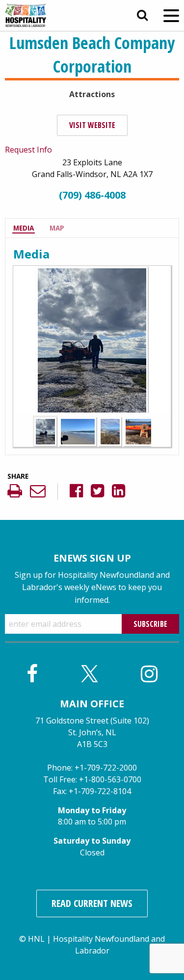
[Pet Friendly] (142, 430)
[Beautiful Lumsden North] (77, 430)
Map (57, 227)
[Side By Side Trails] (45, 430)
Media (23, 227)
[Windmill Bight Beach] (110, 430)
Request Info (28, 149)
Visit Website (92, 125)
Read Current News (92, 903)
